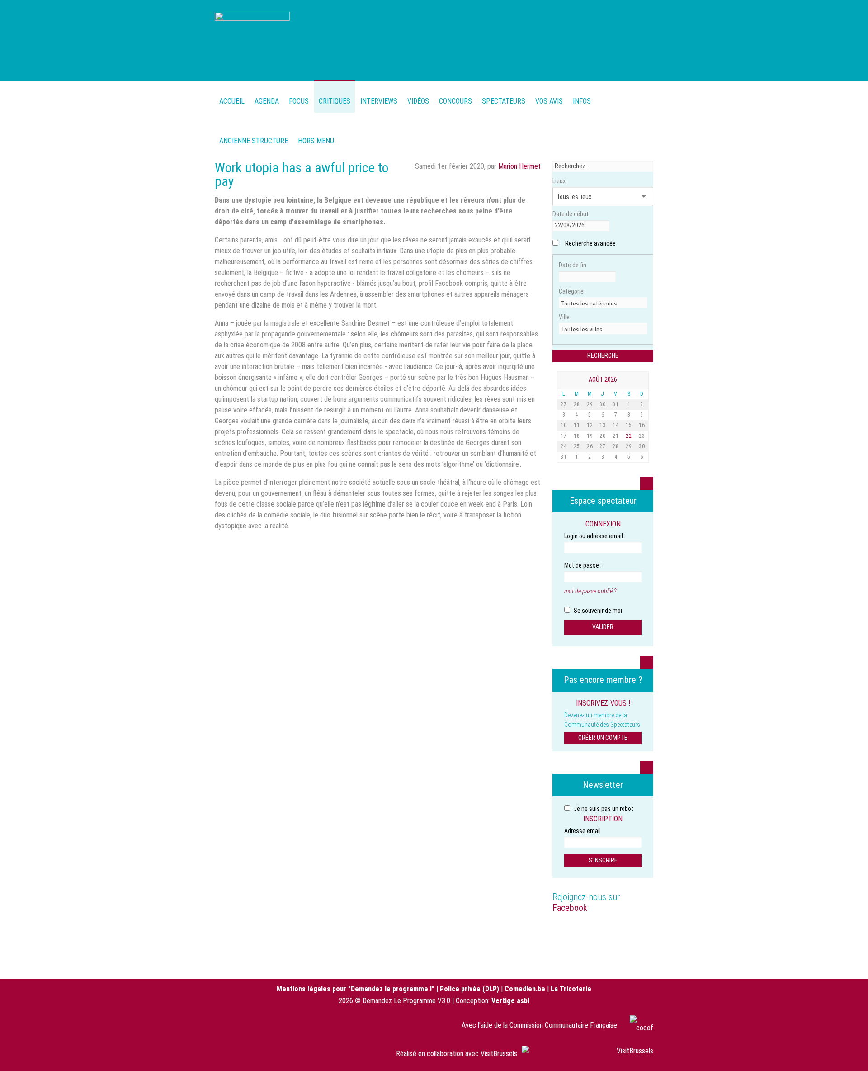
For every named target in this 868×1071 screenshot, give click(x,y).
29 (590, 404)
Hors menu (316, 141)
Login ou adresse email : (595, 536)
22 (629, 436)
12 (590, 425)
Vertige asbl (510, 1000)
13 (602, 425)
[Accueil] (252, 39)
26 (590, 446)
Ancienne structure (253, 141)
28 (577, 404)
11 (577, 425)
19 (590, 436)
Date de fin (572, 265)
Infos (582, 101)
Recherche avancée (590, 243)
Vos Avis (549, 101)
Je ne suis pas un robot (602, 808)
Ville (564, 317)
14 (616, 425)
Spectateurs (503, 101)
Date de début (570, 214)
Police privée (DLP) (469, 989)
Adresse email (582, 830)
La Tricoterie (571, 989)
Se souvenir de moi (597, 610)
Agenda (267, 101)
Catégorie (571, 291)
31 (616, 404)
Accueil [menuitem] (232, 101)
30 (602, 404)
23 (642, 436)
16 (642, 425)
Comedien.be (525, 989)
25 (577, 446)
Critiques (334, 101)
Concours (455, 101)
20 (602, 436)
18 (577, 436)
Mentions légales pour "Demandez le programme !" (355, 989)
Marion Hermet (519, 166)
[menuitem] (266, 96)
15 (629, 425)
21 (616, 436)
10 (564, 425)
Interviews (378, 101)
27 (564, 404)
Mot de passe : (583, 565)
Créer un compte (602, 737)
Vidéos (418, 101)
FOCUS (299, 101)
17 (564, 436)
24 (564, 446)
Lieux (559, 181)
